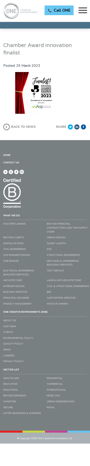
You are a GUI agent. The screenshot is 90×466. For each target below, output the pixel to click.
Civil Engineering (14, 249)
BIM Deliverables (14, 395)
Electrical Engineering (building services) (18, 272)
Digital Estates (13, 243)
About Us (9, 320)
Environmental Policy (18, 338)
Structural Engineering (63, 255)
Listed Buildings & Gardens (22, 413)
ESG (49, 249)
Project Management (17, 303)
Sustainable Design (16, 255)
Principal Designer (16, 298)
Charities (9, 401)
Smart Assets (56, 243)
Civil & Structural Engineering (68, 286)
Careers (9, 355)
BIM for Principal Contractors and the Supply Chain (67, 227)
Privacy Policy (13, 361)
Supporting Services (61, 298)
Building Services (15, 292)
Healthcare (11, 378)
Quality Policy (13, 343)
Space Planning (57, 303)
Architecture (12, 280)
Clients (8, 332)
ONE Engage (11, 261)
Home (6, 155)
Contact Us (11, 162)
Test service (55, 270)
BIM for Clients (13, 237)
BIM (49, 292)
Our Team (9, 326)
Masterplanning (14, 224)
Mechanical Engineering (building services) (63, 263)
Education (10, 384)
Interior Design (13, 286)
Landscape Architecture (64, 280)
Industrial (10, 390)
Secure (8, 407)
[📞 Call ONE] (45, 25)
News (7, 349)
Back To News (23, 127)
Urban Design (56, 237)
